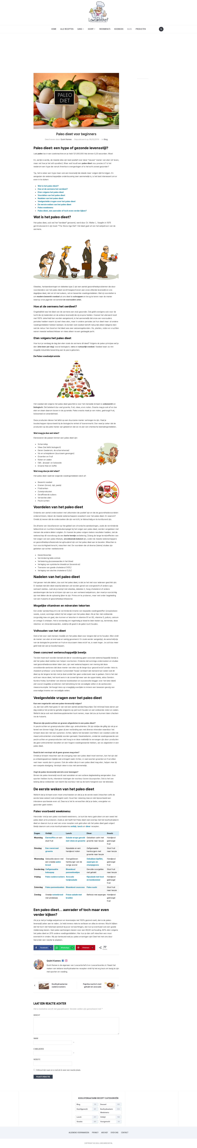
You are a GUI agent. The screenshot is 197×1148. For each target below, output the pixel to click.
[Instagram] (66, 961)
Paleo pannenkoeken (54, 887)
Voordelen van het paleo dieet (51, 195)
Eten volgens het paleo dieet (51, 192)
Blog (129, 29)
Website (37, 1059)
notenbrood (57, 894)
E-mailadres (39, 1049)
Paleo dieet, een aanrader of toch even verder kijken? (62, 211)
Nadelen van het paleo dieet (50, 198)
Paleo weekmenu (45, 207)
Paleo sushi (92, 887)
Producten (141, 29)
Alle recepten (66, 29)
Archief (104, 1133)
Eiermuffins (50, 837)
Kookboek (118, 29)
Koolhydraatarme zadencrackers (59, 985)
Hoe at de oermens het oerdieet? (53, 189)
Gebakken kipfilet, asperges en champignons (95, 862)
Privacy (95, 1133)
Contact (124, 1133)
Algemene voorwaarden (79, 1133)
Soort (90, 29)
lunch (80, 826)
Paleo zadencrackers (55, 877)
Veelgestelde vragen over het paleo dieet (56, 201)
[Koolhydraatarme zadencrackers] (43, 985)
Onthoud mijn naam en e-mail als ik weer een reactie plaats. (58, 1070)
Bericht (37, 1015)
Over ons (114, 1133)
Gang (79, 29)
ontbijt (73, 826)
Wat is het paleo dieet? (48, 186)
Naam (36, 1038)
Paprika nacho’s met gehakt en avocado (92, 985)
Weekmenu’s (104, 29)
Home (53, 29)
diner (88, 826)
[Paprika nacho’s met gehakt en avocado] (109, 985)
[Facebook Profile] (63, 961)
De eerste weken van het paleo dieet (54, 204)
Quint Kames (66, 139)
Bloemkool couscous (75, 887)
